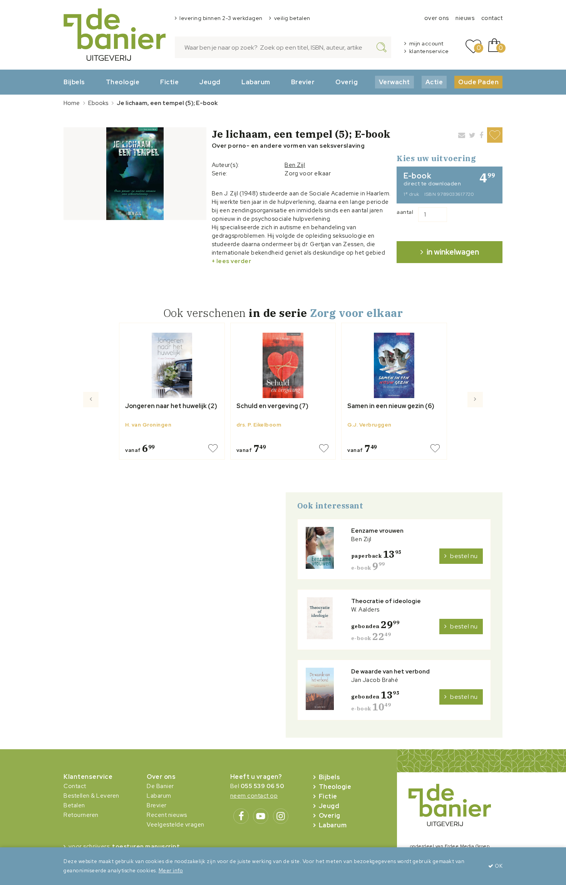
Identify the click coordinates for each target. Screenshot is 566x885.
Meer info (171, 870)
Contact (75, 786)
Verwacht (394, 82)
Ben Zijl (295, 165)
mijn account (426, 43)
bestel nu (464, 556)
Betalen (74, 805)
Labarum (255, 82)
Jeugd (210, 82)
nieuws (464, 18)
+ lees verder (231, 261)
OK (498, 866)
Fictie (169, 82)
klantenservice (429, 51)
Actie (434, 82)
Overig (346, 82)
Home (72, 103)
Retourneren (81, 815)
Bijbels (74, 82)
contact (492, 18)
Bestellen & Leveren (91, 796)
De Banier (160, 786)
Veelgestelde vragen (175, 824)
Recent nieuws (167, 815)
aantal (405, 211)
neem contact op (254, 796)
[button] (91, 430)
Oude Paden (478, 82)
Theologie (123, 82)
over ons (436, 18)
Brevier (303, 82)
